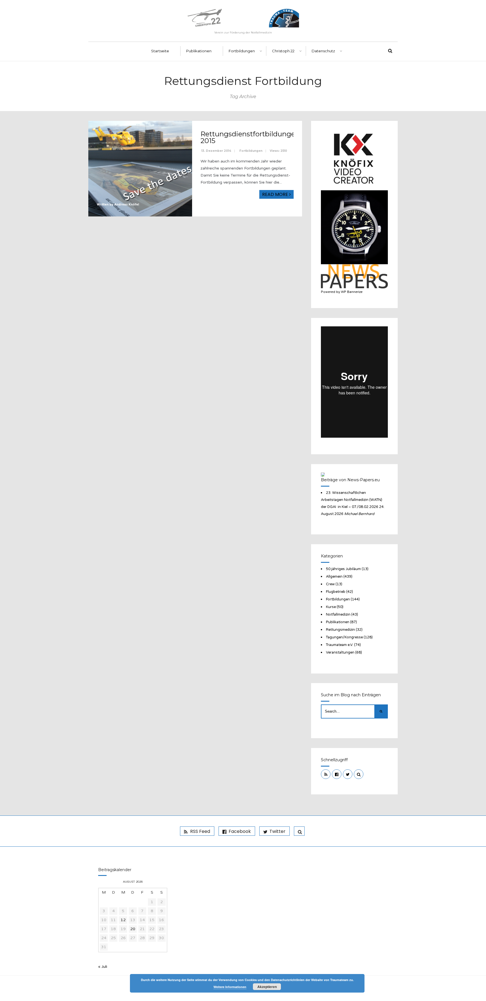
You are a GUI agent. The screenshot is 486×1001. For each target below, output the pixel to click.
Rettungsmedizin (340, 629)
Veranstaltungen (340, 652)
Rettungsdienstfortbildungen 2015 (250, 137)
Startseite (160, 51)
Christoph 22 (283, 51)
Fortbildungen (242, 51)
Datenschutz (323, 51)
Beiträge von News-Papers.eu (350, 479)
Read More (275, 194)
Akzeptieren (267, 986)
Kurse (331, 607)
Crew (330, 584)
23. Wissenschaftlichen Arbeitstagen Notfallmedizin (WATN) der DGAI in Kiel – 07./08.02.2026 (351, 500)
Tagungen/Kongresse (344, 637)
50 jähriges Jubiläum (343, 569)
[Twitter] (347, 774)
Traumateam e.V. (339, 645)
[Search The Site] (358, 774)
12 (123, 920)
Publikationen (199, 51)
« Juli (102, 966)
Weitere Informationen (229, 987)
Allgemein (334, 576)
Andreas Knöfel (126, 204)
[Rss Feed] (325, 774)
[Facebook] (336, 774)
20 (132, 929)
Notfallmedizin (338, 614)
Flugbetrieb (335, 591)
